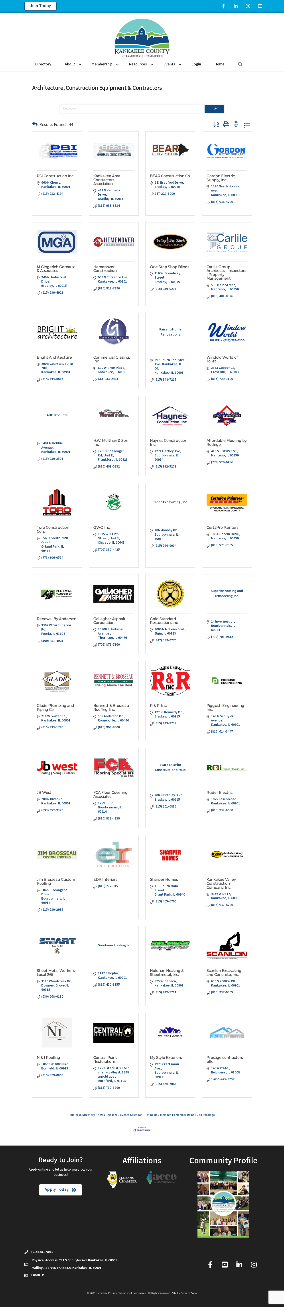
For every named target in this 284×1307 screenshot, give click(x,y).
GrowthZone (189, 1293)
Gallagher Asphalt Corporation (109, 621)
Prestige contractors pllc (225, 1059)
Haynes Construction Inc (168, 442)
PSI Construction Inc (55, 176)
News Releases (108, 1115)
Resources (138, 64)
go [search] (216, 108)
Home (220, 64)
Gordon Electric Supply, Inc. (221, 178)
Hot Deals (151, 1115)
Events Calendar (131, 1115)
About (70, 64)
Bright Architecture (54, 357)
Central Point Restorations (105, 1059)
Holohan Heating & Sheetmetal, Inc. (167, 973)
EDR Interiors (105, 879)
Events (169, 64)
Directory (43, 64)
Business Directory (82, 1115)
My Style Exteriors (166, 1057)
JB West (44, 792)
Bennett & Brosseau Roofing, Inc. (111, 708)
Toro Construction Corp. (53, 529)
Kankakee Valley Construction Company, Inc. (221, 883)
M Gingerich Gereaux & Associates (56, 269)
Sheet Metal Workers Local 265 (56, 973)
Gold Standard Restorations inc (164, 621)
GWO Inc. (101, 527)
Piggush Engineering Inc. (225, 708)
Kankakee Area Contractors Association (106, 180)
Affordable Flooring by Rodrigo (227, 442)
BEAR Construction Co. (170, 176)
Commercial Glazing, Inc (111, 359)
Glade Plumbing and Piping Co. (55, 708)
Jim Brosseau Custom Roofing (56, 881)
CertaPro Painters (222, 527)
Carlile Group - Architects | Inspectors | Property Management (226, 273)
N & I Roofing (48, 1057)
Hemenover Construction (105, 269)
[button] (34, 125)
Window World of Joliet (222, 359)
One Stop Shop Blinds (169, 267)
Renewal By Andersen (56, 619)
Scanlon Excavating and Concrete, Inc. (224, 973)
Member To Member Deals (177, 1115)
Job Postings (206, 1115)
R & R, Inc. (158, 706)
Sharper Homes (164, 879)
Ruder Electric (220, 792)
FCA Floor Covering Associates (110, 794)
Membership (102, 64)
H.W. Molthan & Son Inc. (110, 442)
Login (196, 64)
